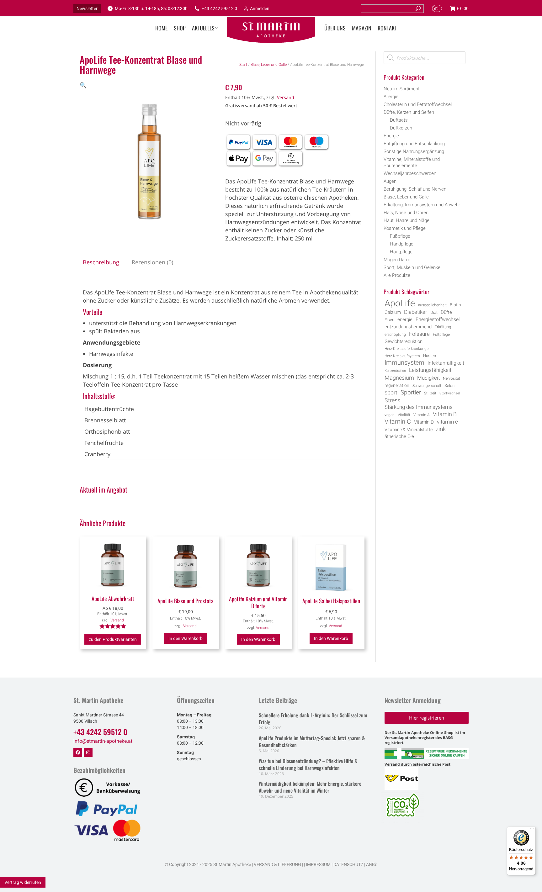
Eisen (389, 319)
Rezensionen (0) (152, 262)
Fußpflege (400, 236)
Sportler (411, 392)
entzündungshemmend (408, 327)
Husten (429, 355)
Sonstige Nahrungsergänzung (414, 151)
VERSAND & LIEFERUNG (277, 864)
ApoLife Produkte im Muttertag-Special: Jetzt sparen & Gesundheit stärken (312, 741)
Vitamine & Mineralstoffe (409, 429)
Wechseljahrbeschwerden (410, 173)
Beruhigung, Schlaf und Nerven (415, 189)
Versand (285, 97)
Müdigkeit (428, 378)
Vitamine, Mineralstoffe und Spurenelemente (412, 162)
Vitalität (404, 415)
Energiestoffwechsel (438, 319)
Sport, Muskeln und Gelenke (412, 267)
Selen (449, 385)
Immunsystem (404, 363)
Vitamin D (424, 422)
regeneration (397, 385)
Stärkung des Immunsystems (419, 407)
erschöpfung (395, 334)
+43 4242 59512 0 (219, 8)
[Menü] (532, 830)
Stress (392, 400)
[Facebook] (77, 752)
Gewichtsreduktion (403, 341)
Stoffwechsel (449, 393)
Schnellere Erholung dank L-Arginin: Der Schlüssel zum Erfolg (313, 718)
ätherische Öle (399, 436)
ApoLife (400, 303)
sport (391, 392)
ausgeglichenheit (432, 305)
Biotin (455, 304)
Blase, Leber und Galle (269, 64)
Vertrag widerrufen (22, 882)
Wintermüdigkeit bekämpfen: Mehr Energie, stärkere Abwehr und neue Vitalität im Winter (310, 787)
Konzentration (395, 371)
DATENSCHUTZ (347, 864)
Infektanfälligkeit (446, 363)
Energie (391, 136)
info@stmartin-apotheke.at (102, 741)
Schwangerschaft (426, 385)
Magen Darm (397, 259)
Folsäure (419, 334)
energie (404, 319)
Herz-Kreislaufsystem (402, 356)
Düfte (446, 312)
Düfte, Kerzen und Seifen (409, 112)
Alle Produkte (397, 275)
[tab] (101, 262)
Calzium (393, 312)
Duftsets (399, 120)
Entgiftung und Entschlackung (414, 143)
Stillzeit (430, 393)
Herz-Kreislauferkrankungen (408, 348)
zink (441, 429)
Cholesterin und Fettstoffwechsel (418, 104)
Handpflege (401, 244)
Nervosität (451, 378)
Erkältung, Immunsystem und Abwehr (422, 205)
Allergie (391, 96)
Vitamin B (445, 414)
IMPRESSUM (318, 864)
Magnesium (399, 378)
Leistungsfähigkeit (430, 370)
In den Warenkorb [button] (185, 638)
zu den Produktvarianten (113, 639)
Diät (434, 312)
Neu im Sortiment (402, 89)
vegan (390, 415)
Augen (390, 181)
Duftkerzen (401, 128)
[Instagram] (88, 752)
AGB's (371, 864)
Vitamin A (421, 415)
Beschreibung (101, 262)
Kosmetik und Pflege (405, 228)
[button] (83, 85)
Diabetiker (415, 312)
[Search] (418, 8)
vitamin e (447, 422)
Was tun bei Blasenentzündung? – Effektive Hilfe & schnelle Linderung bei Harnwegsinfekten (308, 764)
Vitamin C (398, 422)
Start (243, 64)
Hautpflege (401, 252)
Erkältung (443, 327)
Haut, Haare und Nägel (407, 220)
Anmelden (259, 8)
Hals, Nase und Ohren (406, 212)
